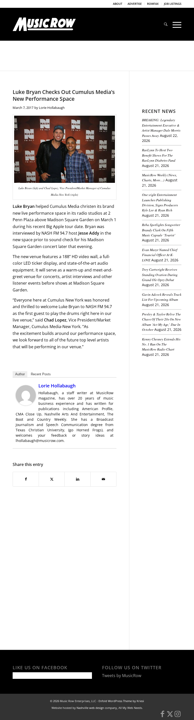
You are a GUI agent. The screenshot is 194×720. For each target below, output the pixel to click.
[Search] (165, 24)
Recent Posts (41, 374)
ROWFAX (153, 4)
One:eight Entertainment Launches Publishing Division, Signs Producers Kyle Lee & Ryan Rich (160, 202)
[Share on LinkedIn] (77, 479)
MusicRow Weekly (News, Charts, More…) (159, 177)
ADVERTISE (135, 4)
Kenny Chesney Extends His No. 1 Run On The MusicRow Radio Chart (161, 344)
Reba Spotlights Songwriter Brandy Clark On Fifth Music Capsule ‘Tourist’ (161, 229)
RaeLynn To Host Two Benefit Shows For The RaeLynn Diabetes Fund (158, 155)
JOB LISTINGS (172, 4)
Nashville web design (90, 708)
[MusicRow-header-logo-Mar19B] (44, 24)
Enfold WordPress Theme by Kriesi (121, 701)
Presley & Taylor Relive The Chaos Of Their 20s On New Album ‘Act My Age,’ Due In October (161, 322)
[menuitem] (117, 4)
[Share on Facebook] (26, 479)
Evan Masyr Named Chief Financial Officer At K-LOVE (159, 254)
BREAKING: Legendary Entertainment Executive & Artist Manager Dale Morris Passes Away (161, 127)
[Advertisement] (168, 389)
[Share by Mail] (103, 479)
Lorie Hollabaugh (52, 107)
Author (20, 374)
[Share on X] (51, 479)
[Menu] (175, 24)
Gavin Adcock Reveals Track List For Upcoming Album (161, 297)
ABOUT (117, 4)
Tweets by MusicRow (121, 675)
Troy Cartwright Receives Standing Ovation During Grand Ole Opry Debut (160, 274)
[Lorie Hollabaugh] (26, 404)
